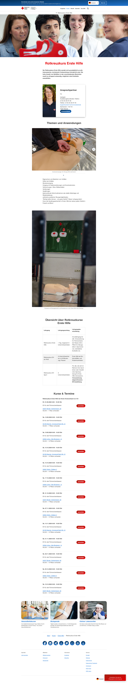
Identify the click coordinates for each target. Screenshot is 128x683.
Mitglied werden (46, 655)
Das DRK (83, 8)
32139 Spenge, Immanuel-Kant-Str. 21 (54, 424)
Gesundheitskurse (28, 621)
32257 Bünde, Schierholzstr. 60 (52, 409)
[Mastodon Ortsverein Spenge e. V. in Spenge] (67, 643)
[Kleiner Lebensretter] (93, 610)
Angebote (62, 8)
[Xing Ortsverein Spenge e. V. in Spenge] (56, 643)
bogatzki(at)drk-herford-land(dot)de (70, 105)
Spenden (77, 8)
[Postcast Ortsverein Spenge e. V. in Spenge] (83, 643)
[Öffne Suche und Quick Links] (88, 8)
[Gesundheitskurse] (34, 610)
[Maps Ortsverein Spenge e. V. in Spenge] (61, 643)
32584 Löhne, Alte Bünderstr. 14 (52, 439)
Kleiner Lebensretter (88, 621)
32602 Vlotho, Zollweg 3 (50, 469)
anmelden (81, 406)
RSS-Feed (88, 668)
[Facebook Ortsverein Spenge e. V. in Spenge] (45, 643)
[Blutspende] (63, 610)
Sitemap (88, 658)
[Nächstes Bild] (34, 149)
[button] (63, 175)
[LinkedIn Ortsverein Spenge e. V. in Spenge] (50, 643)
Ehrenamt (45, 658)
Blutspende (54, 621)
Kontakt (88, 655)
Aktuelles (66, 658)
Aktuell (72, 8)
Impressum (88, 666)
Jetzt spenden (24, 655)
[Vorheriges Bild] (93, 149)
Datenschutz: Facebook (91, 663)
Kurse (67, 8)
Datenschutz (89, 660)
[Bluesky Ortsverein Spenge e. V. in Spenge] (72, 643)
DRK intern (88, 671)
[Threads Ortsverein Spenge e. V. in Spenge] (78, 643)
